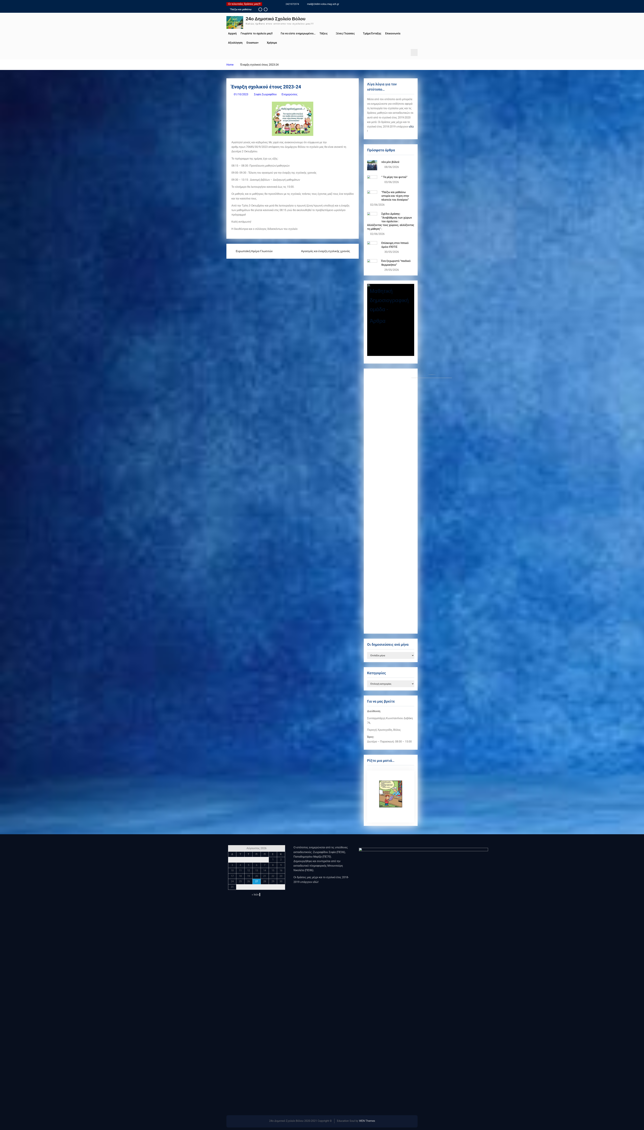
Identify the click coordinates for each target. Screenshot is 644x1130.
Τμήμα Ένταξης (372, 33)
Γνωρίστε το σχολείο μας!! (257, 33)
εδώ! (315, 882)
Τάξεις (323, 33)
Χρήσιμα (272, 42)
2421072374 (292, 4)
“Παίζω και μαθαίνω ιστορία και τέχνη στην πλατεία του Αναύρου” (395, 196)
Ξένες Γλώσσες (345, 33)
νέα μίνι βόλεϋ (390, 162)
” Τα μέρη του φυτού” (241, 9)
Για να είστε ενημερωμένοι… (298, 33)
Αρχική (232, 33)
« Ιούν (255, 894)
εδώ (411, 126)
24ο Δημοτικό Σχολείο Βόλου (275, 19)
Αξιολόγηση (235, 42)
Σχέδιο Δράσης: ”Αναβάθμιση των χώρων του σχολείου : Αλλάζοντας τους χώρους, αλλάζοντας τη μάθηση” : (390, 221)
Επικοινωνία (392, 33)
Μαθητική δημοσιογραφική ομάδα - (389, 300)
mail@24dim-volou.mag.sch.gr (323, 4)
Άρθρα (378, 321)
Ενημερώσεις (290, 94)
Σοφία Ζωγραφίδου (265, 94)
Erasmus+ (253, 42)
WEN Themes (367, 1120)
